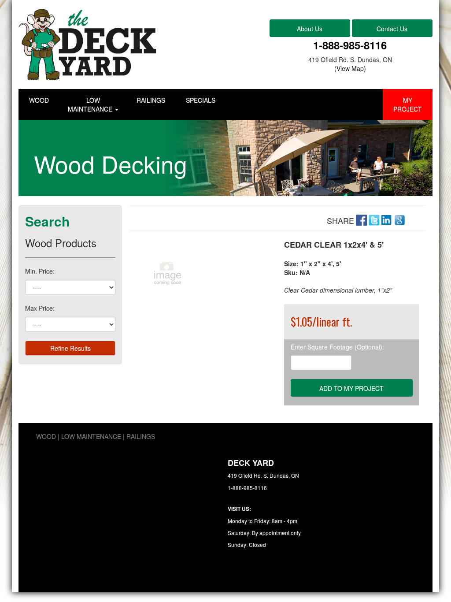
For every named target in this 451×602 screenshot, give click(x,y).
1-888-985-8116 (350, 44)
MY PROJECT (407, 104)
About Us (309, 28)
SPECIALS (200, 100)
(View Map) (350, 68)
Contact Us (392, 28)
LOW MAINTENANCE (91, 104)
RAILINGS (151, 100)
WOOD (39, 100)
